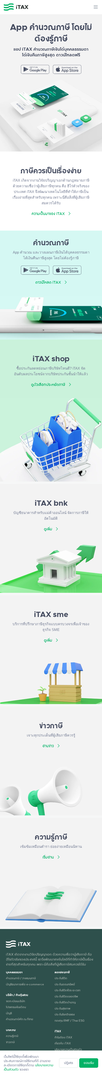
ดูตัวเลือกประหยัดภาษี (48, 384)
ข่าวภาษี (10, 1042)
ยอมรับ (89, 1062)
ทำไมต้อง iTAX (63, 1037)
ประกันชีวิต (61, 978)
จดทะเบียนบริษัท (15, 1001)
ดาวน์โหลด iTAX (48, 282)
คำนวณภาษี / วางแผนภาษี (21, 978)
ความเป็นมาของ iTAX (48, 213)
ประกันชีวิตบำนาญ (65, 1002)
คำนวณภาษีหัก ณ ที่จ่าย (19, 1019)
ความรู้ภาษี (12, 1036)
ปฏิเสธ (68, 1062)
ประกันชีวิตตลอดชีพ (66, 996)
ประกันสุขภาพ (62, 1008)
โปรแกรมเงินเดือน (16, 1007)
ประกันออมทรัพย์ (65, 984)
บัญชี (9, 1013)
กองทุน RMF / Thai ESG (69, 1020)
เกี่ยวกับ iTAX (63, 1043)
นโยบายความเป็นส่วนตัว (68, 1049)
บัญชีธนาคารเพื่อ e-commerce (25, 984)
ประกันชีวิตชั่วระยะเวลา (67, 990)
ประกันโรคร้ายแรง (65, 1014)
